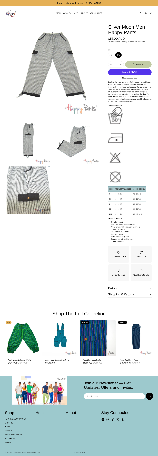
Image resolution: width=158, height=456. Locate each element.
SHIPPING (9, 423)
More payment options (129, 78)
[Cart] (151, 13)
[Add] (37, 352)
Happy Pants (14, 452)
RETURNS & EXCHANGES (15, 419)
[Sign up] (149, 396)
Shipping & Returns (121, 294)
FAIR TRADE (10, 438)
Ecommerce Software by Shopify (30, 452)
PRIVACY (8, 431)
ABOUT (8, 442)
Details (113, 288)
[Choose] (74, 352)
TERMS (8, 427)
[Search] (140, 13)
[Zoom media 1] (53, 68)
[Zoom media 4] (28, 190)
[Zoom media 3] (77, 141)
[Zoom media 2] (28, 141)
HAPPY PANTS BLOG (13, 434)
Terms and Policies (79, 452)
